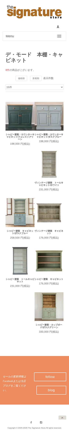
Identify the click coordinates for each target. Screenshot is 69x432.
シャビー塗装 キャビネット (49, 279)
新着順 (36, 78)
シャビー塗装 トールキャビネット (20, 280)
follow (50, 377)
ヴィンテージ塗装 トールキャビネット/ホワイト (49, 184)
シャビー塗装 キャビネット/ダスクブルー (20, 232)
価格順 (21, 78)
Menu (10, 36)
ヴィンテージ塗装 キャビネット (49, 232)
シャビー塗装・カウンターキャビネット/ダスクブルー (49, 135)
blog (51, 390)
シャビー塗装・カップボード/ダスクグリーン (49, 326)
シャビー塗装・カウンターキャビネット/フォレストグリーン (20, 136)
